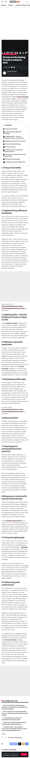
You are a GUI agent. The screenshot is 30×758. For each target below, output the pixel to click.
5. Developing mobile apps (13, 144)
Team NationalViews (12, 71)
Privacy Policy (6, 755)
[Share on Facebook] (7, 67)
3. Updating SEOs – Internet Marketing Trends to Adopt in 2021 (13, 137)
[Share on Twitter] (9, 67)
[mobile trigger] (3, 2)
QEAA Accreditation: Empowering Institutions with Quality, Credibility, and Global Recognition (14, 707)
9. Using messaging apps (12, 159)
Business (11, 737)
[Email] (11, 67)
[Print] (14, 67)
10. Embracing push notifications (15, 162)
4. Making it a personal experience (15, 141)
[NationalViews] (15, 2)
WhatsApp (24, 547)
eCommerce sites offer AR (13, 520)
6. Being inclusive (10, 147)
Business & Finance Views (10, 54)
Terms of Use (15, 755)
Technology (18, 737)
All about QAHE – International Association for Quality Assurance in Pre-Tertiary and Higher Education (15, 728)
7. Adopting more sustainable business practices (13, 150)
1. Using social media (11, 129)
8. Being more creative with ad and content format (14, 155)
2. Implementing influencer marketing (12, 132)
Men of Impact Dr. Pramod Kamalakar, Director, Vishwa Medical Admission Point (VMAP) (15, 713)
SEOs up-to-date (12, 323)
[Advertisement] (15, 23)
